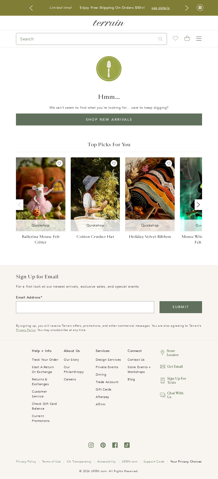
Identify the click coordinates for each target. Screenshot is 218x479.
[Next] (197, 205)
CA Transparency (79, 461)
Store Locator (173, 353)
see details (161, 8)
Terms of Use (51, 461)
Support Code (154, 461)
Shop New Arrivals (109, 119)
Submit (181, 307)
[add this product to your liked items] (59, 163)
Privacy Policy (25, 330)
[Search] (160, 39)
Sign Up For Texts (176, 380)
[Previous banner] (31, 8)
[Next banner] (187, 8)
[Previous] (21, 205)
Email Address (28, 297)
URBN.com (130, 461)
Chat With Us (175, 395)
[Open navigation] (199, 39)
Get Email (175, 366)
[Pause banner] (200, 8)
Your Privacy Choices (186, 461)
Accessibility (106, 461)
